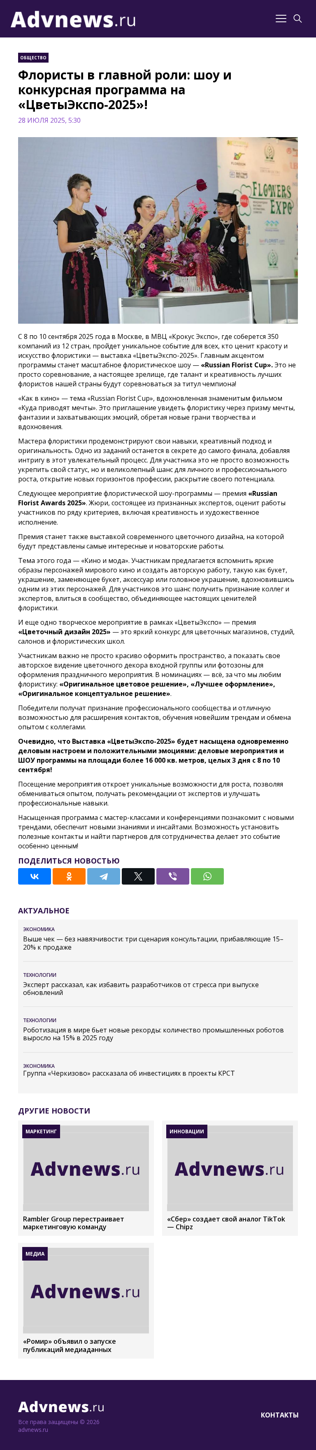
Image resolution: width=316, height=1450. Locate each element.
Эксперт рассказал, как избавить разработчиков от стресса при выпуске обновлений (141, 989)
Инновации (187, 1131)
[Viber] (172, 876)
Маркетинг (41, 1131)
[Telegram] (103, 876)
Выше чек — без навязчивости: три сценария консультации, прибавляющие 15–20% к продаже (153, 943)
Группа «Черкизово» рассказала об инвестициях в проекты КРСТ (129, 1073)
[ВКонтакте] (34, 876)
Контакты (280, 1415)
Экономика (39, 929)
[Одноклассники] (69, 876)
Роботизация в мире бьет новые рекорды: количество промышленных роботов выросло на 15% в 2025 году (153, 1034)
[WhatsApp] (207, 876)
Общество (33, 58)
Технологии (39, 974)
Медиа (35, 1253)
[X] (138, 876)
